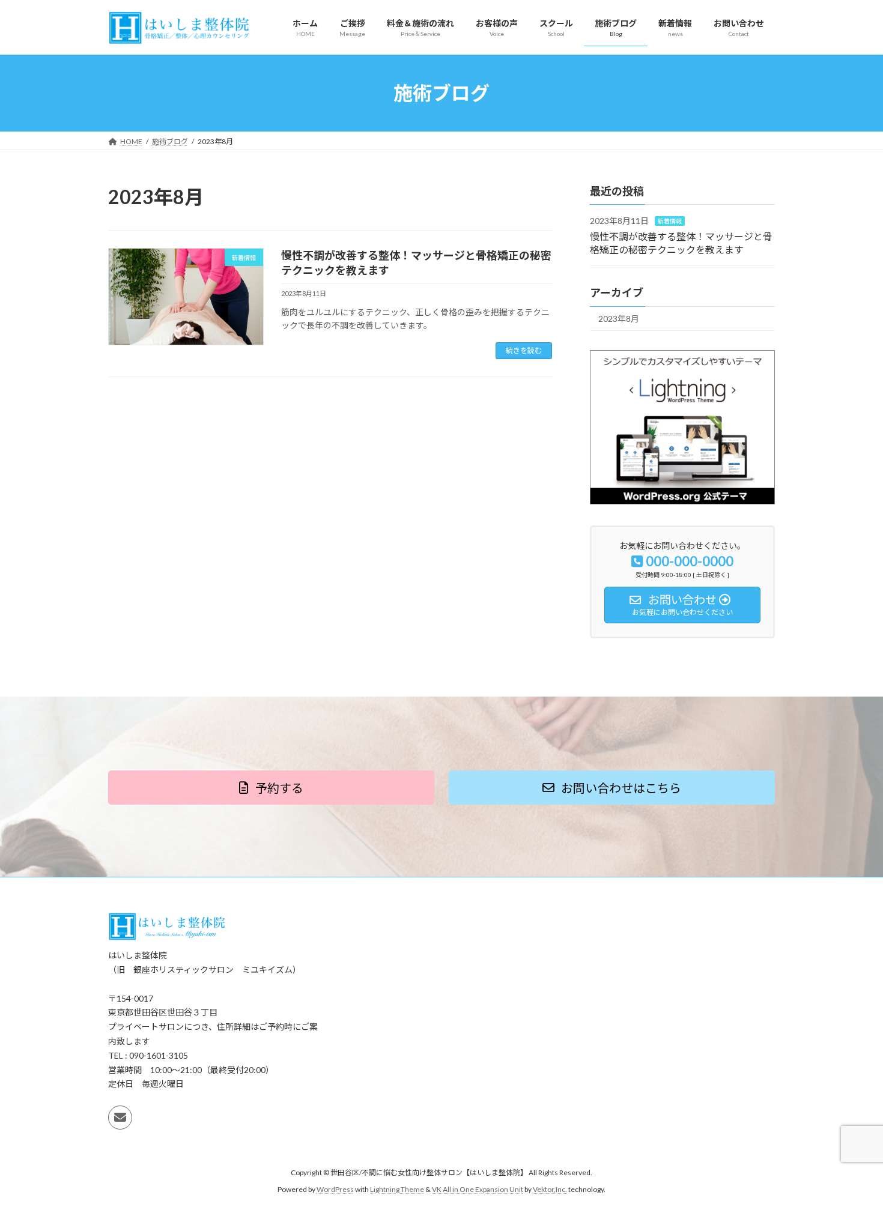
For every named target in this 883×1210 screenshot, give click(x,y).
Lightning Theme (397, 1189)
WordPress (335, 1189)
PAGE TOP (851, 1162)
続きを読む (524, 350)
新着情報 (670, 221)
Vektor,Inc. (550, 1189)
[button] (271, 787)
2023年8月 (618, 319)
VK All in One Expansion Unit (477, 1189)
